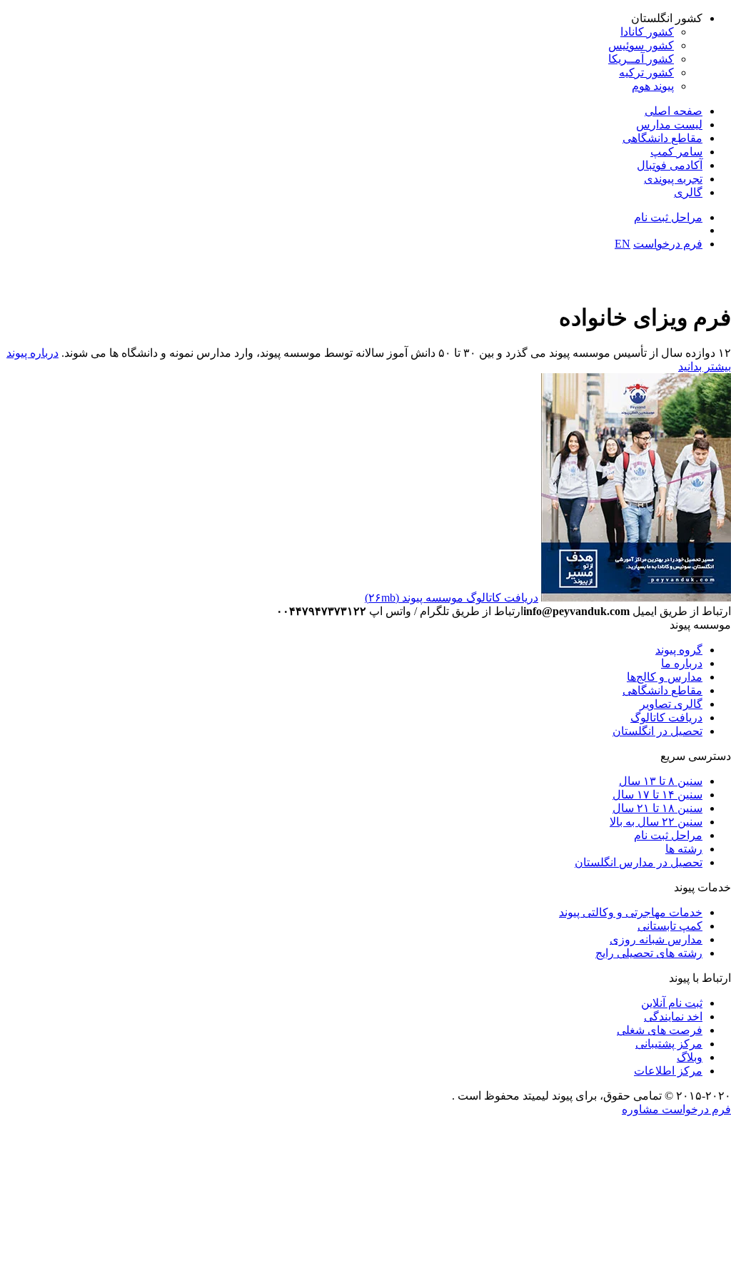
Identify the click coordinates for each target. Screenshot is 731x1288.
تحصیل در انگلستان (657, 731)
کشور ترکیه (646, 72)
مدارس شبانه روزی (656, 939)
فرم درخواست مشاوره (676, 1109)
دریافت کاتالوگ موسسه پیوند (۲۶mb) (451, 598)
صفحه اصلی (673, 111)
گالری (688, 192)
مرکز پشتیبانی (668, 1044)
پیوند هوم (653, 86)
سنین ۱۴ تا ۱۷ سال (657, 794)
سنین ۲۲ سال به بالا (656, 822)
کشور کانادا (647, 32)
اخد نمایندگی (673, 1016)
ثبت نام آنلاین (671, 1003)
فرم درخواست (667, 244)
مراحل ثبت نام (668, 217)
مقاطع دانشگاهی (662, 138)
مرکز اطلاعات (668, 1071)
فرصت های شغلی (659, 1030)
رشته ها (683, 849)
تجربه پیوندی (673, 179)
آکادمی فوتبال (669, 165)
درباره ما (681, 663)
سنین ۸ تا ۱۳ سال (660, 781)
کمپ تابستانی (669, 926)
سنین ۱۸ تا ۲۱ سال (657, 808)
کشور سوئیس (641, 45)
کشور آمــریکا (641, 59)
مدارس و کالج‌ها (664, 677)
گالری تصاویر (671, 704)
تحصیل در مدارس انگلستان (638, 862)
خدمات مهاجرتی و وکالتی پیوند (630, 912)
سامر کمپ (676, 152)
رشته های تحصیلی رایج (648, 953)
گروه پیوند (678, 650)
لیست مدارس (669, 124)
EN (622, 244)
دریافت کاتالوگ (666, 717)
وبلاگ (689, 1057)
